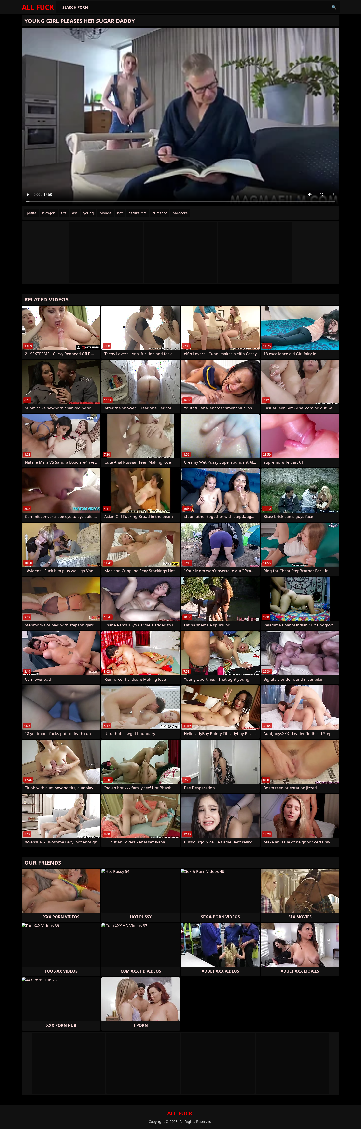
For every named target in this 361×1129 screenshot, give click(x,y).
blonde (105, 213)
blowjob (48, 213)
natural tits (137, 213)
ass (75, 213)
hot (120, 213)
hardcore (180, 213)
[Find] (334, 7)
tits (63, 213)
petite (31, 213)
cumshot (160, 213)
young (88, 213)
